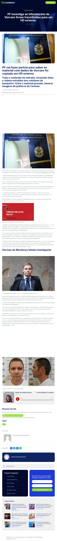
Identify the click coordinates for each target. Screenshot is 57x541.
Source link (5, 431)
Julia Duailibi (7, 90)
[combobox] (28, 466)
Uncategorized (28, 10)
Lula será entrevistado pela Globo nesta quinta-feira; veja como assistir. (43, 523)
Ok (4, 424)
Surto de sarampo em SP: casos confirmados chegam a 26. (44, 514)
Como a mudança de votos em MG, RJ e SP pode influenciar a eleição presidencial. (19, 523)
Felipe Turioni (14, 90)
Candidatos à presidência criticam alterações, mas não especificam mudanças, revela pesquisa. (19, 507)
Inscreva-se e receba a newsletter (13, 415)
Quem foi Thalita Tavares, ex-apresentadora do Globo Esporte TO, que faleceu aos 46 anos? (44, 506)
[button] (43, 2)
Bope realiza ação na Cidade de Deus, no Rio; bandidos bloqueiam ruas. (20, 515)
